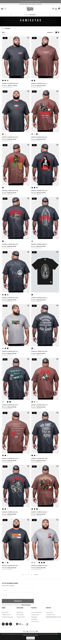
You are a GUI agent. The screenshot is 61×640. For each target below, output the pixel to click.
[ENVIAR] (18, 601)
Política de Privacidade (26, 604)
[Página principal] (30, 9)
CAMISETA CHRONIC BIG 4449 (10, 83)
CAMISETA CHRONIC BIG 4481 (39, 137)
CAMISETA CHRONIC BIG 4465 (10, 512)
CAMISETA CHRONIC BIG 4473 (10, 244)
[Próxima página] (36, 574)
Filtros (3, 32)
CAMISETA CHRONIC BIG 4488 (39, 458)
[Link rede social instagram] (3, 624)
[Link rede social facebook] (6, 624)
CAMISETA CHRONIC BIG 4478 (39, 405)
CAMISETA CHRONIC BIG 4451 (39, 244)
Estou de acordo (30, 638)
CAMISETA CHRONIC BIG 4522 (39, 190)
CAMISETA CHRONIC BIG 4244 (39, 297)
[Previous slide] (11, 14)
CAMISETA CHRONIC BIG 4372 (10, 405)
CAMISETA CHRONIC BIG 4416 (10, 351)
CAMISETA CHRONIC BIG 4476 (10, 458)
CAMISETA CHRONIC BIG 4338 (39, 565)
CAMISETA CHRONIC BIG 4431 (39, 83)
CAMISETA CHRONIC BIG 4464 (39, 512)
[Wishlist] (53, 8)
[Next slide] (50, 14)
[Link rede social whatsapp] (10, 624)
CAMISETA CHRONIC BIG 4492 (10, 137)
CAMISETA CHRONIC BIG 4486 (10, 297)
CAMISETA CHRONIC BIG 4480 (39, 351)
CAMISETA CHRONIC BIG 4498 (10, 190)
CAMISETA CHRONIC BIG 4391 (10, 565)
